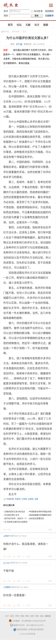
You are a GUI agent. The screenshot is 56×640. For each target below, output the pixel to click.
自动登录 (38, 11)
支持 (19, 557)
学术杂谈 (15, 32)
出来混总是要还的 (36, 518)
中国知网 (10, 499)
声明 (17, 616)
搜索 (45, 25)
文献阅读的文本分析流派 (14, 512)
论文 (36, 25)
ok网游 (6, 536)
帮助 (27, 616)
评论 (9, 530)
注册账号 (49, 15)
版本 (42, 616)
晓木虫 (11, 5)
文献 (28, 25)
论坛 (19, 25)
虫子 (18, 44)
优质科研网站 (21, 629)
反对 (28, 557)
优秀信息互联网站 (36, 629)
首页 (10, 25)
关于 (7, 616)
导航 (37, 616)
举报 (50, 530)
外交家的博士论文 (11, 515)
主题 (36, 499)
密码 (6, 15)
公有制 (24, 499)
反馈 (32, 616)
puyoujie (6, 563)
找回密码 (49, 11)
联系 (12, 616)
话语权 (30, 499)
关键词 (17, 499)
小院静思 (7, 587)
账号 (6, 11)
